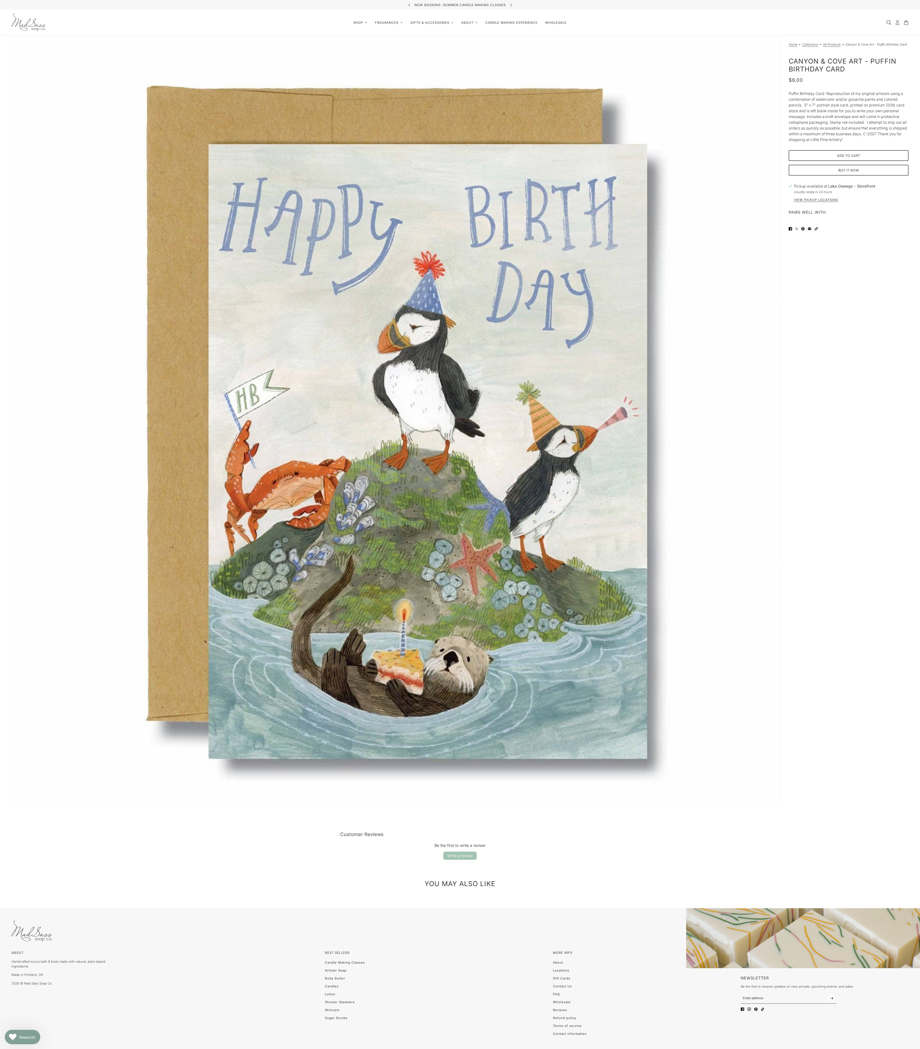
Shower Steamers (340, 1002)
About (558, 962)
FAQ (556, 994)
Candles (332, 986)
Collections (810, 44)
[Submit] (832, 998)
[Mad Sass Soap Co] (29, 22)
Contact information (570, 1034)
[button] (816, 228)
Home (793, 44)
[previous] (409, 5)
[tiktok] (762, 1009)
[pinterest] (756, 1009)
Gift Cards (561, 978)
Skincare (332, 1010)
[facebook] (742, 1009)
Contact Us (562, 986)
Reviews (560, 1010)
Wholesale (562, 1002)
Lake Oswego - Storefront (851, 186)
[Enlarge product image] (396, 420)
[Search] (888, 22)
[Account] (897, 22)
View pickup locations (816, 199)
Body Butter (335, 978)
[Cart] (906, 22)
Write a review (460, 855)
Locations (561, 970)
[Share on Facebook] (790, 228)
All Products (832, 44)
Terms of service (567, 1026)
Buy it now (848, 170)
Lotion (330, 994)
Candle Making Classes (345, 962)
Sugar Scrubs (336, 1018)
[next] (511, 5)
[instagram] (749, 1009)
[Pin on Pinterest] (802, 228)
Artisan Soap (335, 970)
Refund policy (564, 1018)
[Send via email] (809, 228)
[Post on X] (796, 229)
